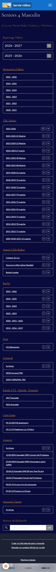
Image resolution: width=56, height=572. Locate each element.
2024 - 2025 (11, 83)
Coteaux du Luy (13, 258)
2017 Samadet (12, 398)
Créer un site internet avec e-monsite (28, 543)
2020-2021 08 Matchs (16, 165)
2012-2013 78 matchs (15, 224)
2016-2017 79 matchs (15, 194)
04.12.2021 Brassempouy (17, 423)
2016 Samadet (12, 404)
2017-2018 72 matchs (15, 187)
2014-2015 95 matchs (15, 209)
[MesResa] (45, 568)
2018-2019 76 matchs (15, 180)
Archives (10, 366)
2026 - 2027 (13, 45)
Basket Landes (12, 272)
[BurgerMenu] (50, 5)
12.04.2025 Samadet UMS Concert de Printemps (27, 455)
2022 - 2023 (11, 97)
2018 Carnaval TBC (14, 373)
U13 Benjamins (12, 347)
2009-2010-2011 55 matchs (18, 239)
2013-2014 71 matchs (15, 217)
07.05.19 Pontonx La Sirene (18, 491)
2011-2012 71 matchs (15, 231)
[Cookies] (6, 566)
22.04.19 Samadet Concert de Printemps (24, 478)
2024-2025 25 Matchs (16, 136)
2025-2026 (11, 128)
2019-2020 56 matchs (15, 172)
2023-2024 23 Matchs (16, 143)
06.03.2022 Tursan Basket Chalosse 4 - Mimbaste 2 (27, 25)
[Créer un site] (10, 568)
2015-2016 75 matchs (15, 202)
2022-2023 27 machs (15, 150)
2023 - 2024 (11, 90)
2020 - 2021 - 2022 (14, 321)
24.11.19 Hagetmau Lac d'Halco (20, 429)
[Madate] (28, 568)
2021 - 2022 (11, 103)
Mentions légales (28, 560)
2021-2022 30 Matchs (16, 158)
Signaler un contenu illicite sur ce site (28, 547)
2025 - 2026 (13, 56)
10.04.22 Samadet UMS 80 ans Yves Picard (25, 471)
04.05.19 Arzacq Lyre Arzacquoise (21, 484)
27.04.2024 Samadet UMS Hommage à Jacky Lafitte (26, 463)
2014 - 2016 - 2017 (14, 328)
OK (49, 527)
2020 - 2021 (11, 110)
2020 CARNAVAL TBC (16, 379)
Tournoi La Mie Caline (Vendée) (19, 265)
